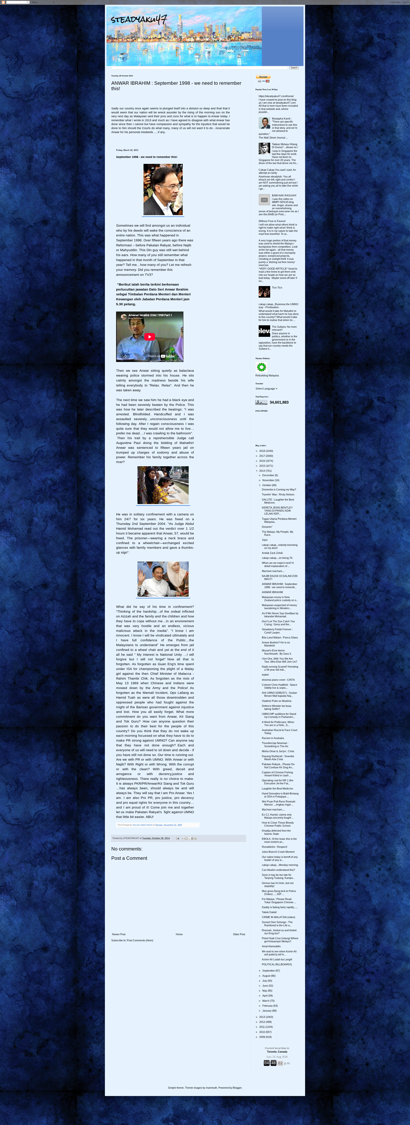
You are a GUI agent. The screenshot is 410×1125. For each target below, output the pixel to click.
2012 (262, 1022)
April (265, 995)
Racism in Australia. (273, 738)
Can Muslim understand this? (278, 870)
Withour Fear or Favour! (272, 221)
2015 (262, 465)
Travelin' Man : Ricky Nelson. (278, 494)
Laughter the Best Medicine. (278, 788)
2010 (262, 1032)
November (268, 480)
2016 (262, 461)
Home (179, 934)
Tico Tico (277, 287)
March (266, 1000)
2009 (262, 1037)
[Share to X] (189, 838)
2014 (262, 470)
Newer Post (118, 934)
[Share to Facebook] (192, 838)
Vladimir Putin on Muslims (276, 701)
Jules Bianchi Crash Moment (278, 851)
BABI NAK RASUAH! (284, 195)
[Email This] (183, 838)
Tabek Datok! (269, 912)
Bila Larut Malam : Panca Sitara (280, 637)
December (268, 475)
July (265, 980)
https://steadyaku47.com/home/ (276, 96)
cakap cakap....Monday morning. (280, 865)
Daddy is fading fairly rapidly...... (280, 907)
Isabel (265, 674)
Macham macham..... (273, 809)
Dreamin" (267, 527)
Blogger (237, 1087)
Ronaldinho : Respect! (274, 847)
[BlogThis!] (186, 838)
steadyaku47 (139, 19)
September (268, 970)
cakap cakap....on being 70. (277, 558)
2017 (262, 456)
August (266, 975)
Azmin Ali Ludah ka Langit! (277, 959)
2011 (262, 1027)
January (267, 1010)
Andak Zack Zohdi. (272, 553)
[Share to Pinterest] (195, 838)
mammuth (211, 1087)
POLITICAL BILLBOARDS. (277, 964)
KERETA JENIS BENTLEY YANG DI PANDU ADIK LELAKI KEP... (277, 510)
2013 (262, 1017)
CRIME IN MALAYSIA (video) (278, 917)
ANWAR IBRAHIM (272, 592)
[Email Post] (177, 838)
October (267, 485)
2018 (262, 451)
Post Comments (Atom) (140, 940)
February (267, 1005)
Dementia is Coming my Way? (279, 489)
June (265, 985)
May (265, 990)
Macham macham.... (273, 571)
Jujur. (265, 539)
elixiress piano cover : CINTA (278, 679)
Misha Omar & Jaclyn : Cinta (278, 751)
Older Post (239, 934)
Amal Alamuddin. (271, 946)
